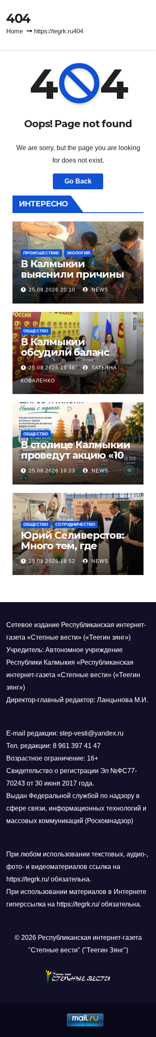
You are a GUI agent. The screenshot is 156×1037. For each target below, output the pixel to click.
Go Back (78, 181)
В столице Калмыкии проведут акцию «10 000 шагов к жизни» (75, 455)
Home (14, 31)
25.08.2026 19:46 (52, 368)
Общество (35, 331)
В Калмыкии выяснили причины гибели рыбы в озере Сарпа (76, 279)
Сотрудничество (75, 524)
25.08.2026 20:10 (52, 290)
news (99, 290)
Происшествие (41, 253)
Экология (78, 253)
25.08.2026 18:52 (52, 561)
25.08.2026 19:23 (52, 471)
